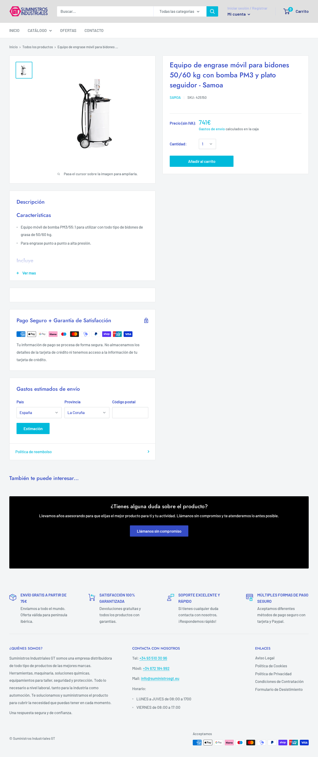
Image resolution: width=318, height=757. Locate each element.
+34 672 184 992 (156, 668)
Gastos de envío (212, 129)
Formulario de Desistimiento (279, 689)
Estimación (33, 428)
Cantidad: (178, 143)
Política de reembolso (33, 451)
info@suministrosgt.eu (160, 678)
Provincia (72, 401)
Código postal (123, 401)
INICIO (14, 30)
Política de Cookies (271, 665)
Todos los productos (37, 47)
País (20, 401)
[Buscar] (212, 11)
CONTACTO (94, 30)
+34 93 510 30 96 (153, 658)
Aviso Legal (264, 657)
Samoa (175, 97)
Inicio (13, 47)
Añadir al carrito (201, 161)
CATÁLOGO (37, 30)
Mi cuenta (237, 14)
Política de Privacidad (273, 673)
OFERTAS (68, 30)
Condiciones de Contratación (279, 681)
